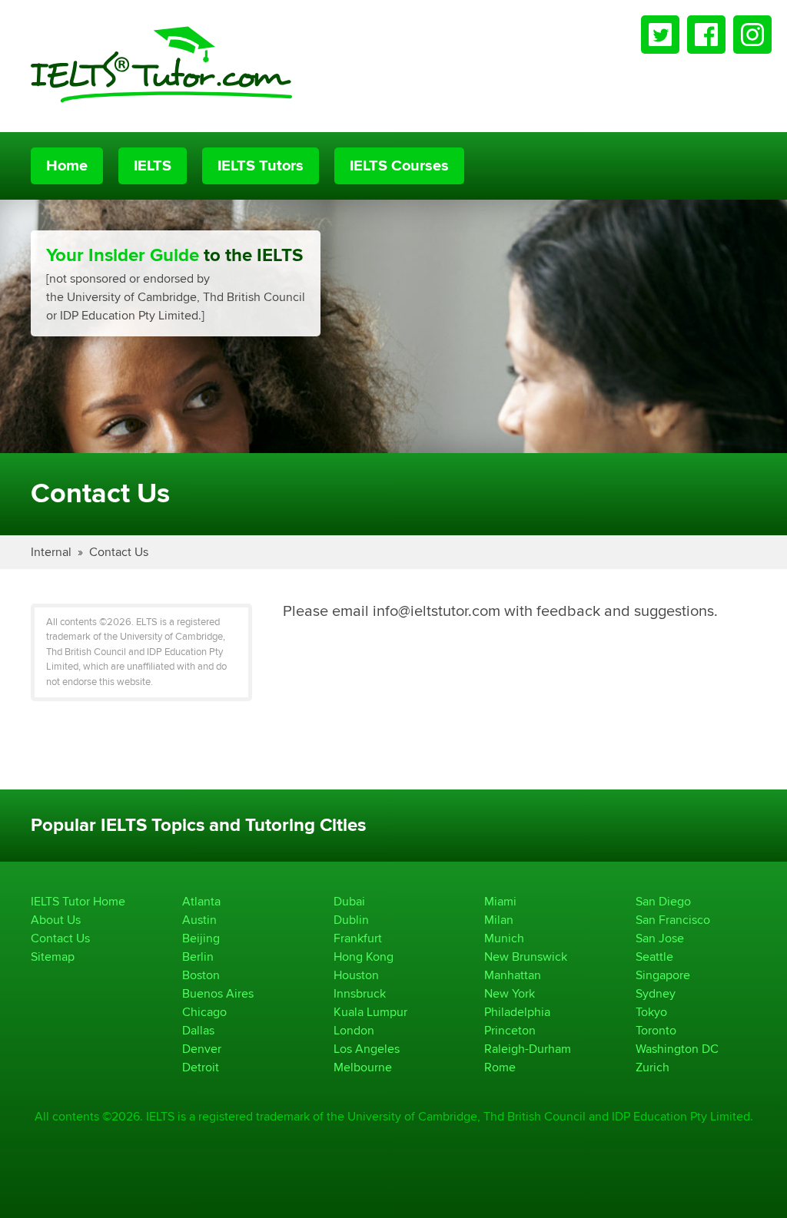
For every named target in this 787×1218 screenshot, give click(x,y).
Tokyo (651, 1012)
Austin (199, 919)
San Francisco (673, 919)
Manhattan (512, 975)
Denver (201, 1048)
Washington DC (677, 1048)
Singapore (663, 975)
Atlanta (201, 901)
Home (67, 166)
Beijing (201, 938)
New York (509, 993)
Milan (498, 919)
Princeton (510, 1030)
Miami (500, 901)
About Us (56, 919)
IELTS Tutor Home (78, 901)
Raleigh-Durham (527, 1048)
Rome (500, 1067)
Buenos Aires (218, 993)
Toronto (656, 1030)
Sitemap (53, 956)
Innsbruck (360, 993)
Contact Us (118, 551)
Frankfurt (358, 938)
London (354, 1030)
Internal (51, 551)
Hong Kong (364, 956)
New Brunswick (525, 956)
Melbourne (363, 1067)
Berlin (198, 956)
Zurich (652, 1067)
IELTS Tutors (261, 166)
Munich (504, 938)
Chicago (204, 1012)
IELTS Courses (399, 166)
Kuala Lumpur (370, 1012)
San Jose (660, 938)
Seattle (654, 956)
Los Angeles (367, 1048)
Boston (201, 975)
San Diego (663, 901)
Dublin (351, 919)
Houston (356, 975)
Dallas (198, 1030)
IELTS (152, 166)
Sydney (656, 993)
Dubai (349, 901)
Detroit (200, 1067)
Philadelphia (517, 1012)
